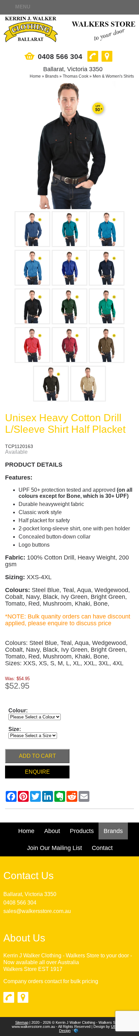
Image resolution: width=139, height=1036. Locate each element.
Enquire (37, 772)
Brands (51, 76)
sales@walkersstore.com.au (37, 911)
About (52, 831)
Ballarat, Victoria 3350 (29, 894)
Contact (102, 848)
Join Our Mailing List (54, 848)
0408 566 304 (19, 903)
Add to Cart (37, 756)
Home (35, 76)
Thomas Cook (75, 76)
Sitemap (21, 1022)
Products (82, 831)
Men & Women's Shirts (113, 76)
